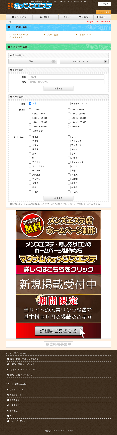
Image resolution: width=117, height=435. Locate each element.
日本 (42, 61)
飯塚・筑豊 (17, 37)
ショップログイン (18, 421)
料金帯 (22, 110)
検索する (58, 88)
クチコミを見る (103, 12)
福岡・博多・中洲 (20, 34)
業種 (24, 77)
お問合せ (103, 17)
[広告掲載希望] (58, 344)
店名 (24, 82)
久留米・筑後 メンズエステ (22, 364)
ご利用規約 (15, 405)
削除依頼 (14, 410)
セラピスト (86, 17)
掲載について (16, 395)
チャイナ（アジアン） (89, 61)
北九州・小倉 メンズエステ (22, 369)
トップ (68, 17)
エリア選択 (103, 4)
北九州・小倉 (85, 34)
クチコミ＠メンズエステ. (63, 431)
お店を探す (46, 17)
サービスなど (19, 137)
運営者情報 (15, 400)
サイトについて (17, 389)
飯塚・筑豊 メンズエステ (21, 375)
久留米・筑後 (51, 34)
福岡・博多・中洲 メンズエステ (24, 359)
